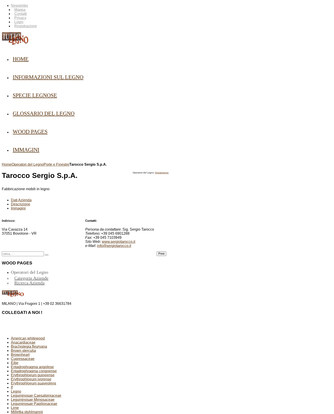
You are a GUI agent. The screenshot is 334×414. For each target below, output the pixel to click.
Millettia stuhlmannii (27, 412)
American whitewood (28, 338)
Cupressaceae (23, 359)
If (12, 387)
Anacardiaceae (23, 342)
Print (161, 253)
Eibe (14, 363)
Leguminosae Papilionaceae (34, 404)
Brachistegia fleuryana (29, 346)
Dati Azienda (21, 200)
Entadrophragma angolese (32, 367)
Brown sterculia (23, 350)
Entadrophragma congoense (34, 371)
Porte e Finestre (56, 164)
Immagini (18, 208)
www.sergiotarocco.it (118, 242)
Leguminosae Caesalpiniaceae (36, 395)
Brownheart (20, 355)
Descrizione (20, 204)
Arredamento (162, 172)
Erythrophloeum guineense (33, 375)
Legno (16, 391)
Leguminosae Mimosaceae (33, 400)
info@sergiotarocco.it (114, 246)
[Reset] (46, 255)
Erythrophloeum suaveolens (33, 383)
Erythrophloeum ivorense (31, 379)
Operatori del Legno (28, 164)
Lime (15, 408)
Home (7, 164)
